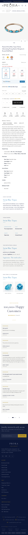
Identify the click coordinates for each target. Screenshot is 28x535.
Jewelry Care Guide (6, 472)
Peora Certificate (5, 504)
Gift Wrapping (4, 492)
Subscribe (22, 435)
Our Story (3, 498)
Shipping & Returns (5, 483)
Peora (14, 443)
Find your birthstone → (19, 1)
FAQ (2, 487)
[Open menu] (2, 5)
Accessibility (24, 529)
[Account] (25, 5)
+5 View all (24, 86)
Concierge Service (5, 476)
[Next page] (19, 417)
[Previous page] (8, 417)
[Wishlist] (22, 5)
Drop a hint (6, 107)
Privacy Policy (3, 529)
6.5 (19, 93)
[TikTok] (12, 456)
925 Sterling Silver (5, 509)
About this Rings (7, 123)
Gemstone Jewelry (8, 11)
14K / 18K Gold (4, 511)
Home (3, 10)
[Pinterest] (6, 456)
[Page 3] (15, 417)
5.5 (12, 93)
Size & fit (21, 123)
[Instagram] (2, 456)
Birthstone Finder (5, 462)
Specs (15, 123)
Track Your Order (5, 485)
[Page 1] (13, 417)
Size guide (24, 90)
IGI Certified (4, 507)
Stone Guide (4, 465)
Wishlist (23, 107)
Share (14, 107)
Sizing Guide (4, 469)
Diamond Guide (5, 474)
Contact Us (4, 489)
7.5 (25, 93)
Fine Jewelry (14, 446)
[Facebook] (9, 456)
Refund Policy (17, 529)
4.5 (6, 93)
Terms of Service (10, 529)
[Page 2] (14, 417)
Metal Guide (5, 64)
